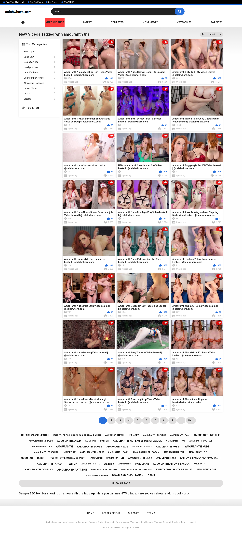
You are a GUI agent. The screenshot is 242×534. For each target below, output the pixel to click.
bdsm (39, 93)
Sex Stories (53, 2)
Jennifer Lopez (39, 72)
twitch (72, 463)
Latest (87, 22)
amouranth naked (97, 475)
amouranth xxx (166, 458)
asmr (151, 475)
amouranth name (142, 446)
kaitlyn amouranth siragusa (174, 469)
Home (23, 22)
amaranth (124, 463)
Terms (151, 513)
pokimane (142, 463)
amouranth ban (179, 435)
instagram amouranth (35, 435)
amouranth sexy (140, 458)
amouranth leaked (69, 441)
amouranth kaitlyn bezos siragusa (137, 440)
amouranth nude (197, 446)
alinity (109, 463)
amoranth (199, 464)
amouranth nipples (41, 441)
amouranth (64, 446)
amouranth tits (90, 464)
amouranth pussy (168, 446)
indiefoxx (69, 452)
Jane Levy (39, 57)
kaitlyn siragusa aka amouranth (200, 458)
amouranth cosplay (39, 469)
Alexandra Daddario (39, 83)
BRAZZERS (69, 2)
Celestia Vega (39, 62)
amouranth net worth (104, 469)
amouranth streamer (46, 452)
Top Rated (117, 22)
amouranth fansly (50, 463)
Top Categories (36, 44)
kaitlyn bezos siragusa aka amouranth (77, 435)
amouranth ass (206, 469)
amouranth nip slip (207, 435)
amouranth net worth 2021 (136, 469)
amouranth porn (118, 452)
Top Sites (216, 22)
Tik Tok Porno (36, 2)
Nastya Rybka (39, 67)
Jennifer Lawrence (39, 77)
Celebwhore (117, 527)
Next (190, 420)
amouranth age (117, 446)
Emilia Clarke (39, 88)
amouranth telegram (146, 452)
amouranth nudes (42, 446)
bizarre (39, 98)
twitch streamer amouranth (68, 458)
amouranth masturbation (107, 458)
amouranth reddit (33, 458)
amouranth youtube (200, 441)
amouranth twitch (97, 441)
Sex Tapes (39, 51)
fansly (134, 435)
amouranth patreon (72, 469)
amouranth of (198, 452)
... (181, 420)
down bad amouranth (127, 475)
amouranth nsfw (92, 452)
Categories (184, 22)
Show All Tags (121, 483)
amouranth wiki (115, 435)
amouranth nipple (174, 452)
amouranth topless (154, 435)
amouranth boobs (89, 446)
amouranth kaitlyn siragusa (171, 463)
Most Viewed (150, 22)
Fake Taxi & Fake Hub (15, 2)
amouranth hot (175, 441)
